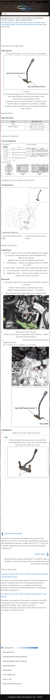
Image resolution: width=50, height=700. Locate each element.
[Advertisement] (25, 36)
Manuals (4, 2)
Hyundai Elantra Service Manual (15, 661)
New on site (7, 679)
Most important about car (12, 684)
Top (23, 2)
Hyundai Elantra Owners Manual (15, 657)
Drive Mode (7, 670)
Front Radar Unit (9, 675)
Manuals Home (8, 652)
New (20, 2)
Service (15, 2)
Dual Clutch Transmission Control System (29, 24)
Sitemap (28, 2)
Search (33, 2)
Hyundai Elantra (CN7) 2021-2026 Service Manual (17, 22)
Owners (10, 2)
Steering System (9, 666)
